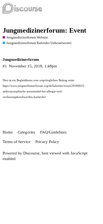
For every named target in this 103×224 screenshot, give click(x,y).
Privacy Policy (47, 142)
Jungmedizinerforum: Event (44, 30)
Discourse (31, 153)
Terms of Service (16, 142)
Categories (26, 132)
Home (8, 132)
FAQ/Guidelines (53, 132)
